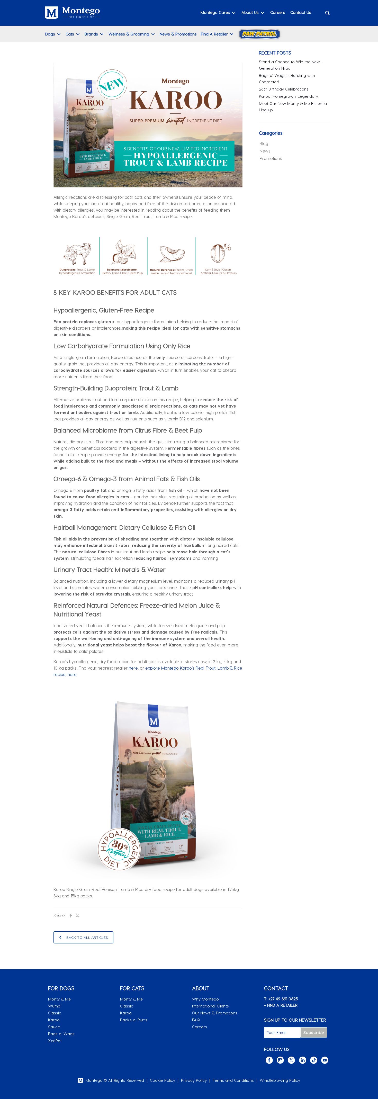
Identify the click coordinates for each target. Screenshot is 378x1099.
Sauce (54, 1026)
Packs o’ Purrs (133, 1019)
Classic (54, 1013)
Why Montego (205, 999)
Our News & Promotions (214, 1013)
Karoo (54, 1019)
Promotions (271, 158)
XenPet (54, 1040)
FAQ (196, 1019)
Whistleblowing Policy (280, 1080)
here (133, 667)
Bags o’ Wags (61, 1033)
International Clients (210, 1006)
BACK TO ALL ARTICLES (87, 937)
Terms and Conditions (233, 1080)
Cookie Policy (162, 1080)
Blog (264, 143)
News (265, 150)
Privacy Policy (194, 1080)
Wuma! (54, 1006)
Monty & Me (59, 999)
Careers (199, 1026)
